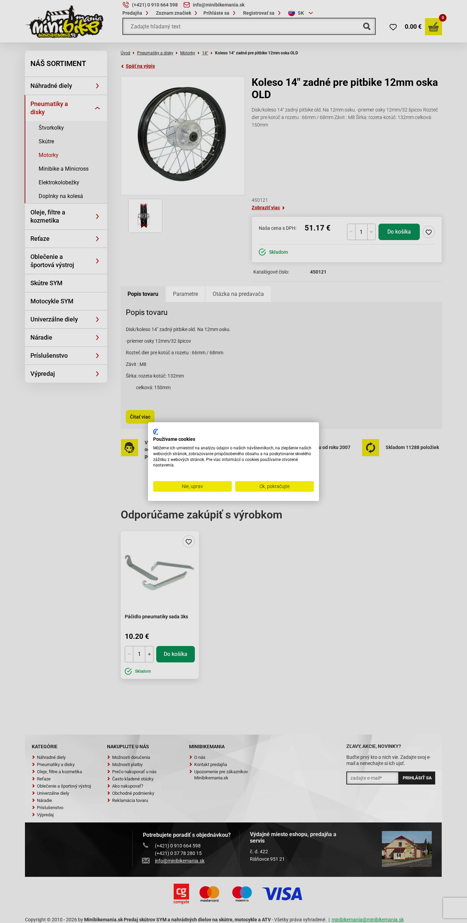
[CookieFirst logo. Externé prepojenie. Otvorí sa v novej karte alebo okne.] (155, 431)
